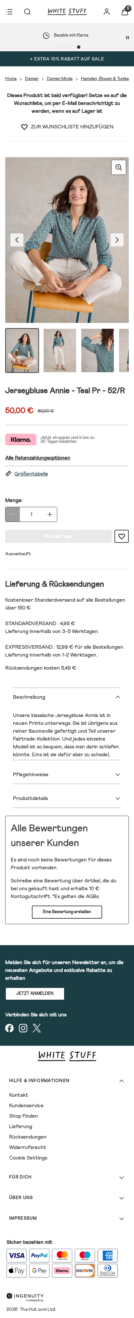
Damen (31, 78)
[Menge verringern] (13, 514)
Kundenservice (26, 1105)
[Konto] (107, 12)
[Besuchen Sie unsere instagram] (23, 1028)
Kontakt (18, 1095)
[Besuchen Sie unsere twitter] (37, 1028)
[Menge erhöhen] (50, 514)
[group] (67, 240)
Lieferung (20, 1126)
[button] (67, 474)
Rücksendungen (28, 1137)
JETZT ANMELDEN (35, 994)
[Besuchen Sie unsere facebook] (9, 1028)
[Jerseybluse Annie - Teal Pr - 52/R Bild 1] (22, 350)
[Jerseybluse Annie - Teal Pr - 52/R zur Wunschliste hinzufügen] (24, 127)
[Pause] (127, 37)
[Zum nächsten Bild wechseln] (117, 239)
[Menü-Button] (9, 12)
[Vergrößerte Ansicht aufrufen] (118, 167)
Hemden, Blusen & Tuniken (106, 78)
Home (11, 78)
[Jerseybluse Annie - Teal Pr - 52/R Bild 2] (60, 350)
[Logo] (67, 12)
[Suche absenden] (27, 12)
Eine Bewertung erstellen (67, 912)
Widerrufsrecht (27, 1147)
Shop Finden (23, 1116)
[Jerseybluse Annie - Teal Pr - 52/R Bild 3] (97, 350)
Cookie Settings (28, 1157)
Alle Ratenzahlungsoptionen (37, 457)
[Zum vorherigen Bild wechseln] (16, 239)
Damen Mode (60, 78)
